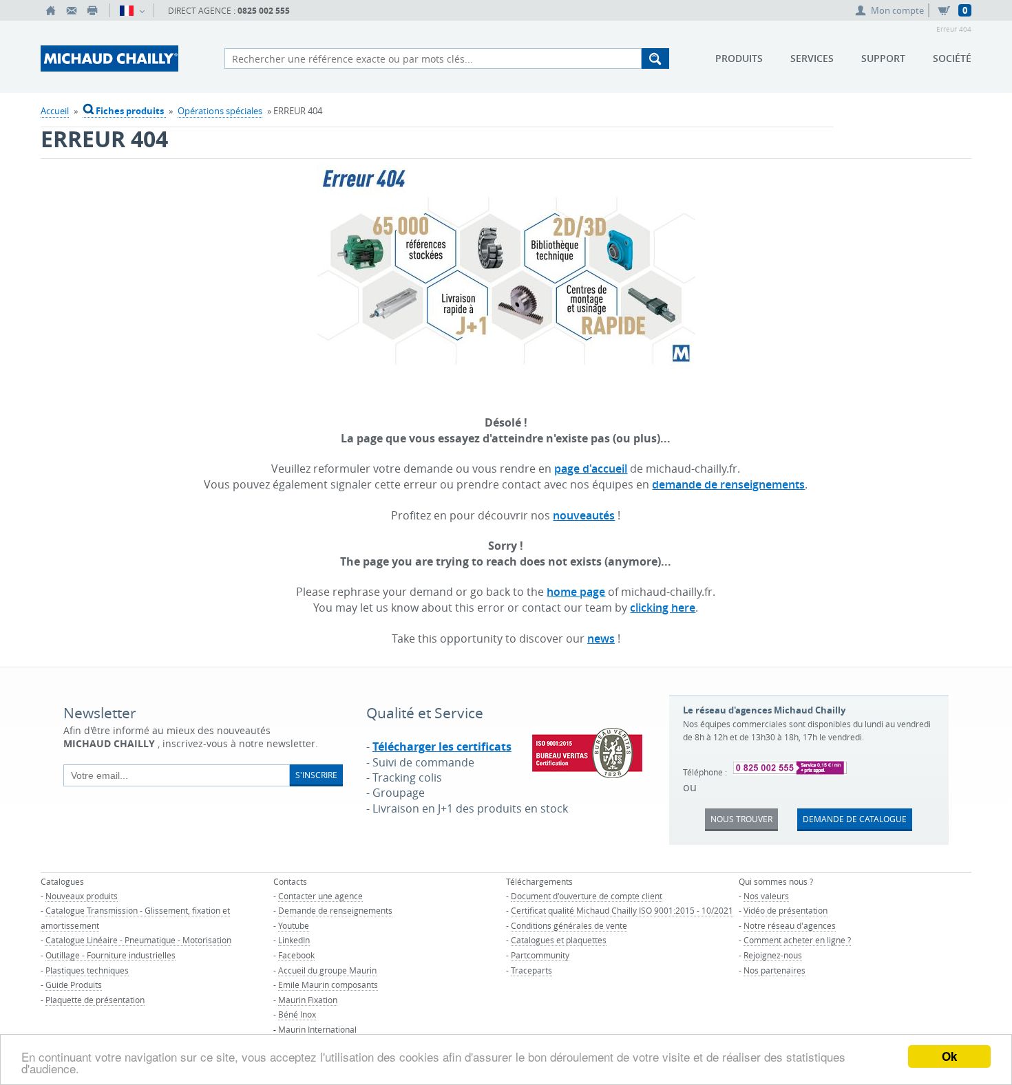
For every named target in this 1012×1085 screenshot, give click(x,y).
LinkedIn (294, 939)
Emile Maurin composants (328, 984)
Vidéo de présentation (785, 910)
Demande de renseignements (335, 910)
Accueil (55, 111)
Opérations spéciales (220, 111)
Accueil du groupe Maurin (327, 970)
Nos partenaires (774, 970)
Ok (949, 1056)
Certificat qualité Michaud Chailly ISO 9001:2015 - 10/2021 (622, 910)
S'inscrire (316, 774)
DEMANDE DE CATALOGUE (855, 818)
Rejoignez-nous (773, 954)
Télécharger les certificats (442, 746)
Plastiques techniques (87, 970)
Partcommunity (540, 954)
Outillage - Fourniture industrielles (110, 954)
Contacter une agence (320, 895)
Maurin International (317, 1029)
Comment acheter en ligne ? (797, 939)
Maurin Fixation (307, 999)
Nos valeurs (766, 895)
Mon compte (897, 10)
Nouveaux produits (81, 895)
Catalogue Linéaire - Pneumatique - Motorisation (138, 939)
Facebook (296, 954)
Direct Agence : (229, 11)
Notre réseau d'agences (790, 925)
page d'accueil (590, 468)
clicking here (662, 607)
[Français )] (132, 10)
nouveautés (584, 515)
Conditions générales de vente (569, 925)
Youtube (293, 925)
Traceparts (531, 970)
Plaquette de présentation (95, 999)
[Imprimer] (92, 10)
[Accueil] (51, 10)
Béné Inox (297, 1014)
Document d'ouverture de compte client (586, 895)
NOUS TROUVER (741, 818)
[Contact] (71, 10)
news (601, 638)
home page (576, 591)
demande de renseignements (728, 484)
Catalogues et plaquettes (559, 939)
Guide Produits (73, 984)
